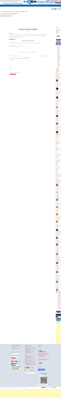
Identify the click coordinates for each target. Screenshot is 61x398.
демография (8, 11)
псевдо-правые (17, 11)
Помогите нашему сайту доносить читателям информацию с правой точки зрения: (43, 359)
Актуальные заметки (4, 13)
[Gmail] (14, 39)
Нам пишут (16, 13)
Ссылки (44, 5)
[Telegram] (15, 39)
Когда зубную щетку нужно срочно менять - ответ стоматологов (58, 189)
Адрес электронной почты (15, 355)
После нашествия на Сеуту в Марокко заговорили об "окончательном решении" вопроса (58, 267)
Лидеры (19, 5)
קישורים (42, 5)
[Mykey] (45, 351)
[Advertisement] (30, 21)
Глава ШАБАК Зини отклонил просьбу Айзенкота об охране (58, 162)
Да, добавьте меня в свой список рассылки (15, 72)
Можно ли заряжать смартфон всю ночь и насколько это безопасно (58, 203)
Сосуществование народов (12, 45)
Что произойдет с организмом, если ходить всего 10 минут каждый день (58, 218)
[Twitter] (10, 39)
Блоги (36, 5)
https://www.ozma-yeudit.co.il (42, 356)
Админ (28, 30)
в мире (2, 11)
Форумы (39, 5)
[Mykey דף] (60, 9)
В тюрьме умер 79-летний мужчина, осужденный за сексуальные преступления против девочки (58, 76)
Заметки (31, 5)
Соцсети (34, 5)
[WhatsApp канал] (56, 9)
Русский (40, 346)
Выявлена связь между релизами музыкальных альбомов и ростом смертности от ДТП (58, 93)
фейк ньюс (26, 11)
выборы (5, 11)
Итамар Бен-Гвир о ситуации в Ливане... (5, 15)
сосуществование (22, 11)
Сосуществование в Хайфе (12, 42)
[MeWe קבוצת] (58, 9)
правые (14, 11)
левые (11, 11)
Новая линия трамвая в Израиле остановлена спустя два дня (58, 196)
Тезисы (17, 5)
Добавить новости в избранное (42, 352)
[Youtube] (55, 9)
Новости (28, 5)
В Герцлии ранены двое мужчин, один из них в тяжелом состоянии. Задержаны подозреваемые (58, 128)
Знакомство (13, 5)
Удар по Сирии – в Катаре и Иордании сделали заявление (58, 211)
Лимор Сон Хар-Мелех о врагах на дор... (5, 16)
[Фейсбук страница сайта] (51, 9)
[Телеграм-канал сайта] (53, 9)
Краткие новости (11, 13)
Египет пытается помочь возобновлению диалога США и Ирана (58, 120)
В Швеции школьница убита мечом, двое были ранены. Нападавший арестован (58, 111)
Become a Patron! (40, 366)
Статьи (22, 5)
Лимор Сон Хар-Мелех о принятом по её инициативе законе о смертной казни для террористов (30, 358)
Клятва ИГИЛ (59, 65)
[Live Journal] (16, 39)
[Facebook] (9, 39)
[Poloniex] (58, 321)
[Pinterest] (11, 39)
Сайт (10, 70)
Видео (25, 5)
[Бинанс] (58, 315)
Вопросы (47, 5)
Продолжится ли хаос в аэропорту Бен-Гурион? (58, 155)
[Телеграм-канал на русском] (54, 9)
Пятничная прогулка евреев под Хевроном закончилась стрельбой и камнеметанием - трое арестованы (58, 258)
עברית (39, 347)
